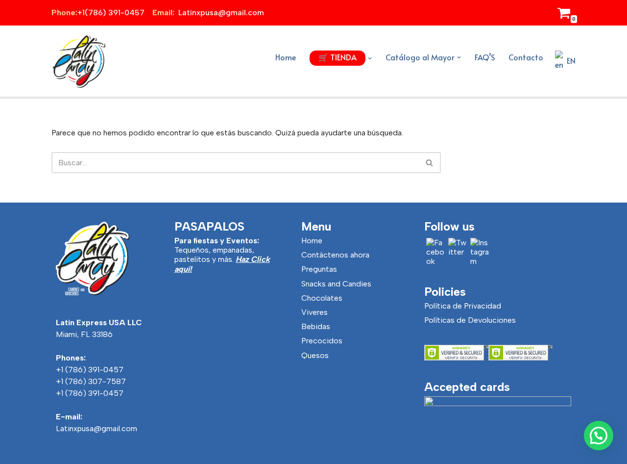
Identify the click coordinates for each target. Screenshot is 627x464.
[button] (370, 58)
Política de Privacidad (462, 305)
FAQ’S (485, 57)
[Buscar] (430, 162)
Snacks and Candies (336, 283)
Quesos (315, 355)
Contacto (525, 57)
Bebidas (315, 326)
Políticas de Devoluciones (470, 320)
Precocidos (321, 340)
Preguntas (319, 269)
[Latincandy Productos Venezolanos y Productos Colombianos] (78, 61)
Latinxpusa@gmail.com (96, 428)
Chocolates (321, 298)
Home (285, 57)
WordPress (163, 453)
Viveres (314, 312)
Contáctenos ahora (335, 254)
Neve (60, 453)
